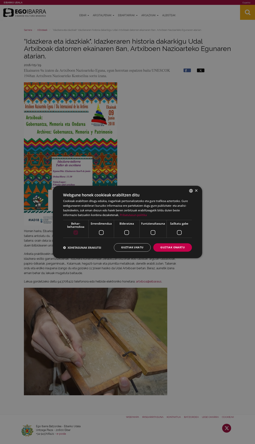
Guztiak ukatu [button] (132, 247)
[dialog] (127, 222)
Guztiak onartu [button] (172, 247)
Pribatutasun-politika (133, 215)
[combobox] (191, 191)
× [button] (196, 190)
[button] (82, 248)
